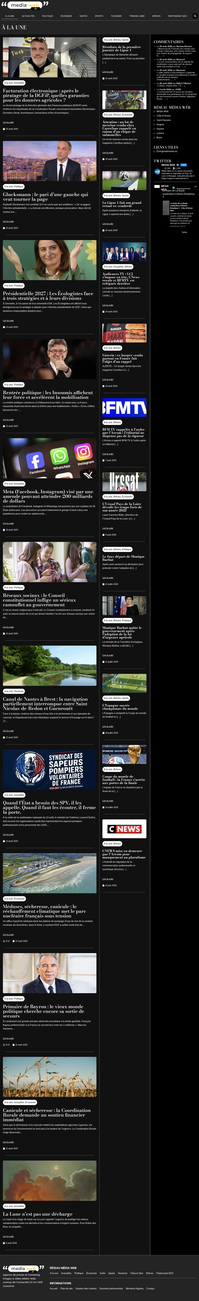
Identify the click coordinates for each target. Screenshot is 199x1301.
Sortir (83, 16)
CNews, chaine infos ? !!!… (170, 85)
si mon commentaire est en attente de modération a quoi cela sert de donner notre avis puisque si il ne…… (175, 64)
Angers (160, 124)
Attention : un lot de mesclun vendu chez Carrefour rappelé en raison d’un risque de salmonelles (119, 128)
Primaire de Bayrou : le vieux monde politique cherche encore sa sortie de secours (43, 1011)
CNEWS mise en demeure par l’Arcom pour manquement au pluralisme (124, 854)
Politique (47, 16)
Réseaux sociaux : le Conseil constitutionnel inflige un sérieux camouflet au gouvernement (39, 600)
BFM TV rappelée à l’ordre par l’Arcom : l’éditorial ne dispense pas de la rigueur (123, 432)
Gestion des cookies (86, 1288)
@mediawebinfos (183, 189)
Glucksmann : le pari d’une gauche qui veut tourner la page (45, 197)
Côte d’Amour (164, 115)
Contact (150, 1288)
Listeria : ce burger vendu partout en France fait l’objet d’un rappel (122, 358)
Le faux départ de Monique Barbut (123, 558)
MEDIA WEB (165, 188)
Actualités (28, 16)
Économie (66, 16)
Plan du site (66, 1288)
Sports (99, 16)
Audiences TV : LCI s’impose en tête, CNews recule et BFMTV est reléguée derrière (120, 278)
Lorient (160, 133)
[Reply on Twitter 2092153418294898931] (164, 232)
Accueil (54, 1288)
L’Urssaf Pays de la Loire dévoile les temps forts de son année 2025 (122, 507)
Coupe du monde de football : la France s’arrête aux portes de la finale (123, 779)
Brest (159, 137)
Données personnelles (111, 1288)
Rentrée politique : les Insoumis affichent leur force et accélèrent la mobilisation (48, 395)
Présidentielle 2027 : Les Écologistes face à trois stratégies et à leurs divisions (48, 296)
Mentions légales (134, 1288)
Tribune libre (137, 16)
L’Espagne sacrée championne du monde (120, 707)
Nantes (160, 129)
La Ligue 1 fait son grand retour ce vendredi (121, 204)
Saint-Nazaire (164, 120)
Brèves (156, 16)
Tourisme (116, 16)
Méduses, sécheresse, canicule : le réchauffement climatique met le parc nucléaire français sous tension (44, 911)
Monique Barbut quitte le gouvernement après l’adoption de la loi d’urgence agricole (122, 632)
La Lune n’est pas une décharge (38, 1214)
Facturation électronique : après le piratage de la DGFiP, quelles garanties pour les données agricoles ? (46, 95)
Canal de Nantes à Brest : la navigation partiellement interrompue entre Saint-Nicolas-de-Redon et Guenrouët (46, 703)
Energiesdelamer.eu (167, 151)
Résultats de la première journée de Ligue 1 (121, 48)
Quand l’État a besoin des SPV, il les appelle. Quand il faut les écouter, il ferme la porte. (49, 807)
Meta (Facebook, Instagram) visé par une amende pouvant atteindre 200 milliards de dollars (48, 496)
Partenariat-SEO (177, 16)
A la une (9, 16)
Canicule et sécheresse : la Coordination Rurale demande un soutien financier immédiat (47, 1115)
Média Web (162, 111)
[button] (195, 16)
